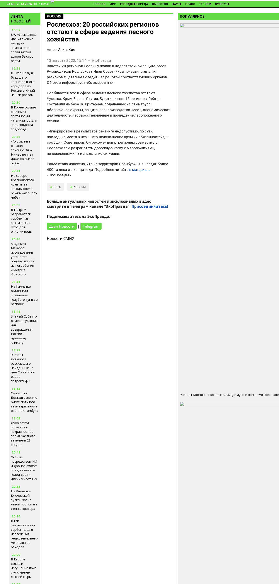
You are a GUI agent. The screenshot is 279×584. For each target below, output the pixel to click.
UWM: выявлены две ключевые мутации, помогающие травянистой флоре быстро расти (23, 48)
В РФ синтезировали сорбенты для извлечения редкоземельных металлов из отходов (24, 534)
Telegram (91, 226)
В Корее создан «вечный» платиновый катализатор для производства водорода (24, 118)
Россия (99, 4)
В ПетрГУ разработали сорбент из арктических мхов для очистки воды (21, 220)
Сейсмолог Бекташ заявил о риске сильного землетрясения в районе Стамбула (24, 402)
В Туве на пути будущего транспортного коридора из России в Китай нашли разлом (23, 84)
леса (56, 187)
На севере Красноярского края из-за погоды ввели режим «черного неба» (24, 186)
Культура (222, 4)
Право (190, 4)
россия (79, 187)
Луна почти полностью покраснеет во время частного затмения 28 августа (23, 434)
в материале (139, 169)
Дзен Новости (62, 226)
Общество (160, 4)
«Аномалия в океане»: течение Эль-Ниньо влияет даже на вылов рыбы (22, 152)
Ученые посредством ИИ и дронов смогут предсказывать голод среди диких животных (24, 468)
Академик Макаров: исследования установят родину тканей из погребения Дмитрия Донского (22, 258)
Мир (112, 4)
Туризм (205, 4)
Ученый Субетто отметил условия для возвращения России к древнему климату (24, 329)
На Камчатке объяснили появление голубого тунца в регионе (24, 295)
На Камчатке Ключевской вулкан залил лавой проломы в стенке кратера (24, 500)
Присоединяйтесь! (149, 206)
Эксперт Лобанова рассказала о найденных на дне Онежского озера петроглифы (23, 367)
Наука (176, 4)
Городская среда (134, 4)
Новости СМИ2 (60, 238)
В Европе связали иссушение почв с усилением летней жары (23, 568)
